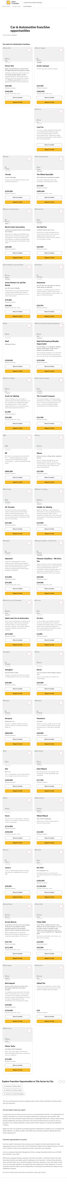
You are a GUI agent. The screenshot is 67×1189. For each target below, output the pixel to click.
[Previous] (60, 1081)
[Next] (63, 1081)
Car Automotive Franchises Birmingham (14, 1094)
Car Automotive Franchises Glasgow (13, 1090)
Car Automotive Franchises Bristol (12, 1086)
